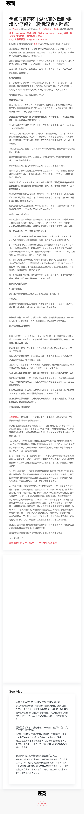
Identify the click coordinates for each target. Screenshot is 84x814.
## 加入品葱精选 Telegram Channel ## (28, 39)
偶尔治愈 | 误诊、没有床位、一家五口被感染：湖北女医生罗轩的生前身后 (42, 729)
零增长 (56, 29)
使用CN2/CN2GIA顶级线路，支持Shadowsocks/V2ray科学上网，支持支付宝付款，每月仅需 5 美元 (42, 34)
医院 (40, 29)
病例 (48, 29)
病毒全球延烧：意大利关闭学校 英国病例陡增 (38, 702)
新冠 (51, 29)
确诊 (44, 29)
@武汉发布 (14, 417)
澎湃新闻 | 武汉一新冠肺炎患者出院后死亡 (36, 755)
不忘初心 (14, 29)
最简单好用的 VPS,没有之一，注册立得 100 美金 (33, 543)
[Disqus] (42, 591)
